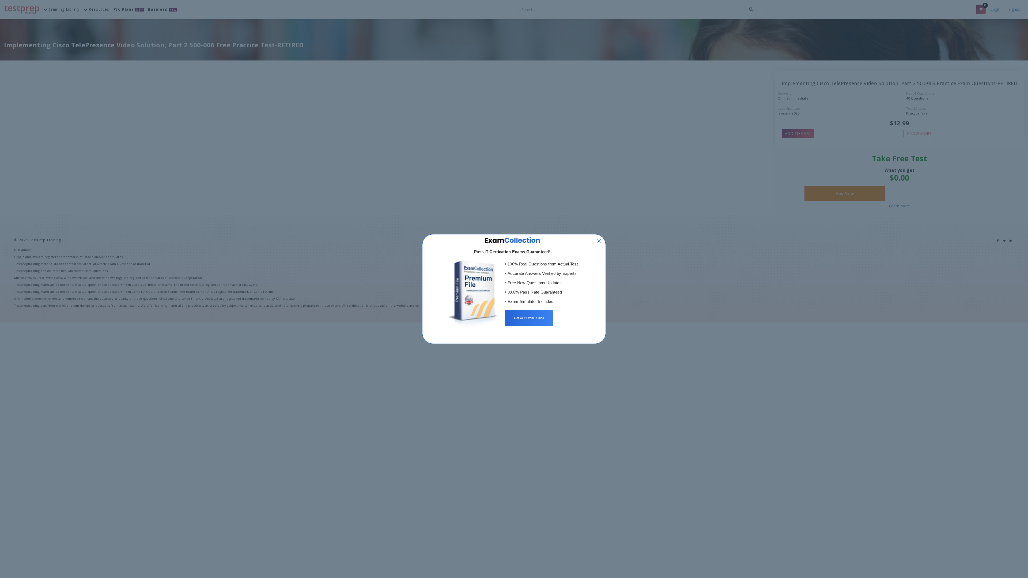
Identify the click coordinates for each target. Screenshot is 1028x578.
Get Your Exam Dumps (529, 318)
